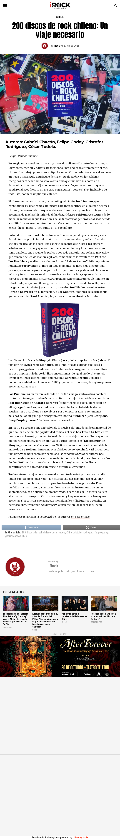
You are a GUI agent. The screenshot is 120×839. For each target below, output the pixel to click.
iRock (57, 45)
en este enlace (80, 516)
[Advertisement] (60, 713)
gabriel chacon (13, 536)
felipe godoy (101, 532)
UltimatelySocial (80, 837)
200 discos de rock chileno (36, 532)
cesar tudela (58, 532)
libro (24, 536)
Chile (69, 532)
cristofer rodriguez (83, 532)
